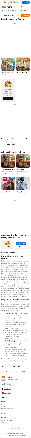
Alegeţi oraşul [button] (26, 10)
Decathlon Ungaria (11, 314)
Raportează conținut (7, 408)
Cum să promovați (6, 420)
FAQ (2, 404)
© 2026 (15, 428)
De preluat (26, 15)
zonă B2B (4, 422)
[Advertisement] (15, 39)
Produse (3, 413)
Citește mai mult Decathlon (11, 367)
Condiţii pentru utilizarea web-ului (15, 433)
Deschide (25, 2)
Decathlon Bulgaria (11, 341)
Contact (3, 406)
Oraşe (3, 411)
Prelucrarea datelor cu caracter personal (15, 435)
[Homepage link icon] (6, 371)
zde (21, 290)
